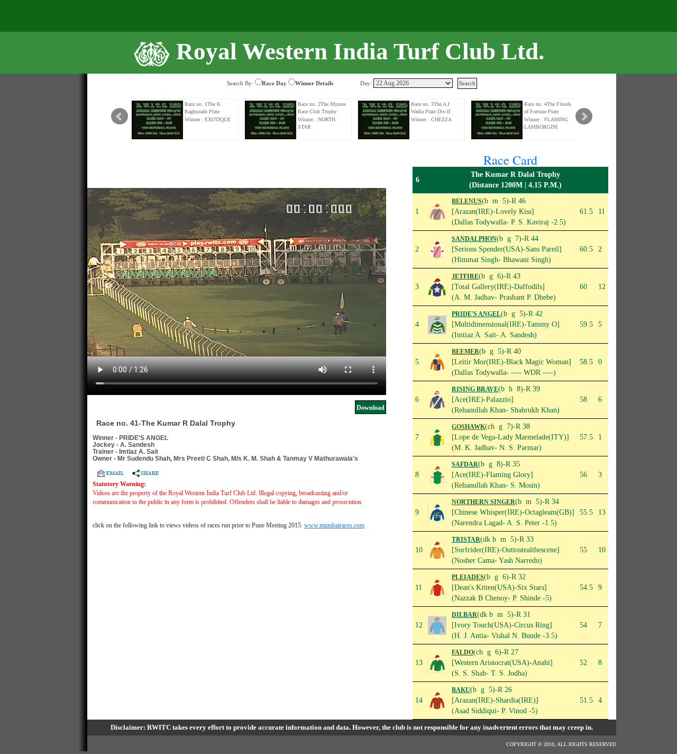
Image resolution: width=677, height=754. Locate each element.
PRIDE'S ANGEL (476, 314)
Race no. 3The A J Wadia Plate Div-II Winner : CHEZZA (431, 111)
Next (583, 116)
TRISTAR (466, 539)
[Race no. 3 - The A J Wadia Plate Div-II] (384, 120)
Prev (119, 116)
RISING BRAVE (475, 389)
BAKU (461, 690)
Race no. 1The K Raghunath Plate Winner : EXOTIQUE (208, 111)
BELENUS (467, 201)
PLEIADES (468, 577)
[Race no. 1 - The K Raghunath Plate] (158, 120)
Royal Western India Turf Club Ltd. (360, 51)
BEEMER (465, 351)
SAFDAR (465, 464)
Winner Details (314, 83)
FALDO (462, 652)
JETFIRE (465, 276)
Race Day (274, 83)
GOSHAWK (468, 426)
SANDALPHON (474, 239)
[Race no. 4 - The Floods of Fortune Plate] (497, 120)
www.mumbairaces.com (334, 525)
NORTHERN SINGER (483, 502)
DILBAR (464, 614)
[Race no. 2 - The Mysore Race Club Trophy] (271, 120)
